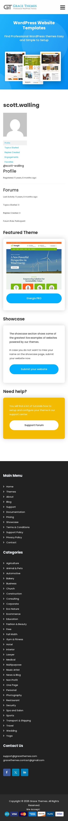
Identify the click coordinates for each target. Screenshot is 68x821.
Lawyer (10, 654)
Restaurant (13, 700)
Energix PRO (34, 298)
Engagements (11, 157)
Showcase (12, 522)
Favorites (9, 162)
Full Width (11, 634)
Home (9, 486)
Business (11, 583)
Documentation (15, 512)
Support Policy (14, 532)
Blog (8, 501)
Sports (10, 715)
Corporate (12, 603)
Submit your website (34, 369)
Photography (14, 695)
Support (11, 507)
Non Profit (12, 680)
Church (10, 588)
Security (11, 705)
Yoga (9, 735)
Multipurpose (14, 664)
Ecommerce (13, 614)
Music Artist (13, 669)
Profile (7, 142)
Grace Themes (38, 801)
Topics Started (12, 147)
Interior (10, 649)
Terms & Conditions (18, 527)
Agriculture (12, 563)
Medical (10, 659)
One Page (12, 685)
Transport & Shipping (18, 720)
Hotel (9, 644)
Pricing (10, 517)
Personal (11, 690)
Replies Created (12, 152)
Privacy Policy (14, 537)
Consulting (12, 598)
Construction (14, 593)
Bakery (10, 578)
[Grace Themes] (20, 8)
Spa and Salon (14, 710)
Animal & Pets (14, 568)
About (10, 496)
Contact (11, 542)
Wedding (11, 730)
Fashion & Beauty (16, 624)
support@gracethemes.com (20, 756)
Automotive (13, 573)
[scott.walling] (15, 139)
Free (8, 629)
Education (12, 619)
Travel (9, 725)
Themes (11, 491)
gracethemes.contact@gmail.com (23, 760)
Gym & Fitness (14, 639)
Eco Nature (12, 609)
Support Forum (34, 425)
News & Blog (13, 675)
